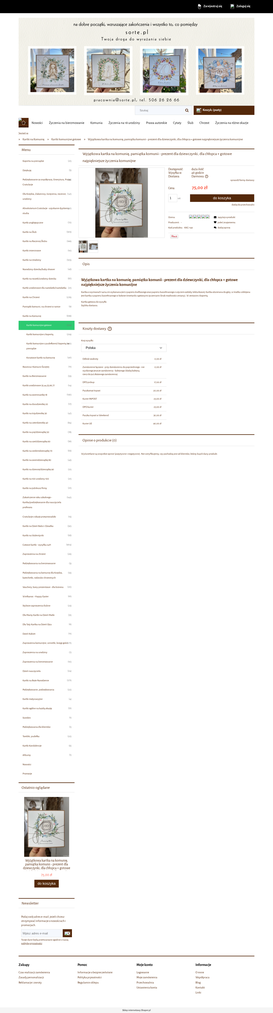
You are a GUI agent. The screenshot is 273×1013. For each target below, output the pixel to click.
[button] (223, 217)
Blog (198, 982)
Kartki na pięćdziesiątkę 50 (36, 432)
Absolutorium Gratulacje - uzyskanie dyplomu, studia (46, 211)
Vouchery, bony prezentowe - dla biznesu (43, 587)
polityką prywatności (31, 943)
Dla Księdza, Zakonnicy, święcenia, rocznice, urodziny (44, 196)
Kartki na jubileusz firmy (35, 488)
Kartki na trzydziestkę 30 (35, 413)
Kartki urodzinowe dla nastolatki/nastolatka (44, 287)
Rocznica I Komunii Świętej (36, 366)
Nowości (27, 764)
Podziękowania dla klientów (37, 727)
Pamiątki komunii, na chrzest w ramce (41, 306)
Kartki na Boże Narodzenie (36, 680)
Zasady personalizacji (31, 977)
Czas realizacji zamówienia (34, 972)
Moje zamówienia (146, 977)
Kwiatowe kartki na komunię (40, 357)
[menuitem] (37, 123)
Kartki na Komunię (32, 316)
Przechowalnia (145, 982)
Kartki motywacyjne (33, 699)
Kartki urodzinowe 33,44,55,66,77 (39, 385)
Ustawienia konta (146, 987)
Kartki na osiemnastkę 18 (35, 394)
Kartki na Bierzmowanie (34, 376)
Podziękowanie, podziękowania (38, 689)
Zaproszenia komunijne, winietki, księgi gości (45, 643)
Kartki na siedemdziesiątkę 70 (37, 450)
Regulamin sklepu (88, 982)
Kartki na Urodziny (32, 260)
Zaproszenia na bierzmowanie (38, 661)
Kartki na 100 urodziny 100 (36, 478)
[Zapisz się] (67, 933)
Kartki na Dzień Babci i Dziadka (38, 526)
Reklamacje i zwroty (30, 982)
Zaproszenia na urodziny (35, 652)
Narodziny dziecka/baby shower (39, 269)
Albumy (27, 755)
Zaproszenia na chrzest (34, 554)
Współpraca (202, 977)
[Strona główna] (136, 60)
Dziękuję (27, 170)
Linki (198, 992)
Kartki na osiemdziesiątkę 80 (37, 460)
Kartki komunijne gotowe (39, 325)
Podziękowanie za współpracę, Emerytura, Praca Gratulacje (47, 182)
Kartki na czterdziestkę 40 (35, 422)
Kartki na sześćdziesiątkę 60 (36, 441)
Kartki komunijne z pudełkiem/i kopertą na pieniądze (47, 346)
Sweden (27, 717)
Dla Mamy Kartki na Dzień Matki (39, 615)
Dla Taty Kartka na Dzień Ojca (37, 624)
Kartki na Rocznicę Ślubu (35, 241)
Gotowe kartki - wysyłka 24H (37, 544)
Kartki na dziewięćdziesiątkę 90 (38, 469)
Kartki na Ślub (30, 232)
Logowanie (142, 972)
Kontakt (200, 987)
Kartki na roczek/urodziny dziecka (39, 278)
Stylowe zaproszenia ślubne (36, 605)
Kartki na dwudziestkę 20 (35, 404)
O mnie (199, 972)
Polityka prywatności (90, 977)
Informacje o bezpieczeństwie (95, 972)
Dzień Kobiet (29, 633)
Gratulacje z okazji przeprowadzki (39, 516)
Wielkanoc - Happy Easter (36, 596)
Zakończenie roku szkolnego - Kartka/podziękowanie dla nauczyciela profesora (42, 502)
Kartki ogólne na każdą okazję (37, 708)
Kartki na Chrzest (31, 297)
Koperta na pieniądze (33, 161)
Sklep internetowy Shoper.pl (136, 1010)
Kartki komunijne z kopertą (39, 334)
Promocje (27, 773)
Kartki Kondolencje (32, 745)
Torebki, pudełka (31, 736)
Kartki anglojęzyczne (33, 222)
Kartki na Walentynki (33, 535)
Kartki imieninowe (32, 250)
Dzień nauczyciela (32, 671)
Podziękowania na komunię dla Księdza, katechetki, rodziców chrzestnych (43, 575)
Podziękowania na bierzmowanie (39, 563)
